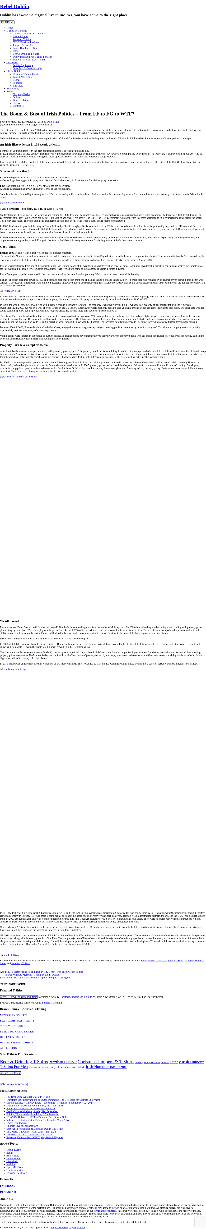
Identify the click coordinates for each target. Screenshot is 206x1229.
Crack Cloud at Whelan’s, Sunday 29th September (32, 1111)
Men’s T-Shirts (20, 36)
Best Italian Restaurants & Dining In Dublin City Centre (34, 1128)
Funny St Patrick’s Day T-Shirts (29, 59)
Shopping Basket (21, 94)
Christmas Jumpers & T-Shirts (28, 33)
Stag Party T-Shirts (173, 960)
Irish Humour (97, 1066)
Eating (16, 79)
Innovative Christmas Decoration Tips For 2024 (30, 1108)
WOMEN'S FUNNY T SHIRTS (16, 1042)
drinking (139, 1062)
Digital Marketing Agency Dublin (68, 1227)
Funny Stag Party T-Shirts (38, 1067)
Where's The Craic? (16, 1173)
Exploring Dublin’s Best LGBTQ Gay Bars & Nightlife (34, 1137)
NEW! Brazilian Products (26, 42)
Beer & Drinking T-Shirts (26, 53)
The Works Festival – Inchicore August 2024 (29, 1134)
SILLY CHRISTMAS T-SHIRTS (17, 1020)
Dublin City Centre (46, 971)
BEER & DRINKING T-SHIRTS (17, 1031)
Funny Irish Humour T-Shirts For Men (32, 56)
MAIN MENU (7, 22)
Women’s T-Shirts (22, 39)
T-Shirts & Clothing (16, 30)
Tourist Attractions (22, 77)
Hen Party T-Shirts (20, 963)
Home (9, 27)
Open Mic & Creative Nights (27, 68)
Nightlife (17, 82)
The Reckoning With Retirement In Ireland (28, 1097)
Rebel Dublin (14, 6)
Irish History (12, 88)
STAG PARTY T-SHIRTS (13, 1026)
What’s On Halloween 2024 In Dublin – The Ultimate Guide (37, 1117)
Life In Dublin (13, 71)
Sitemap (17, 103)
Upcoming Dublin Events (26, 74)
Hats (15, 51)
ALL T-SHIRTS (8, 1048)
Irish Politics (77, 971)
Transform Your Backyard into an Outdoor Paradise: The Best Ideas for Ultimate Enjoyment (53, 1099)
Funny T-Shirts (42, 1002)
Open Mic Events (15, 1167)
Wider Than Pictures (16, 1123)
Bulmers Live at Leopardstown (22, 1125)
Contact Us (18, 106)
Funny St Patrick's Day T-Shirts (66, 1066)
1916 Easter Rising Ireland (21, 971)
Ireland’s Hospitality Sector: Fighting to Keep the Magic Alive (37, 1120)
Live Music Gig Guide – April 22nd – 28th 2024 (31, 1131)
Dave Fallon (53, 121)
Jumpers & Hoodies (23, 45)
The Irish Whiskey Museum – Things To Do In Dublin (29, 974)
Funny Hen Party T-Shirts (26, 48)
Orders (16, 97)
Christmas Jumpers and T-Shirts (76, 996)
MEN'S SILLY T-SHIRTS (13, 1015)
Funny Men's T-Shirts (152, 960)
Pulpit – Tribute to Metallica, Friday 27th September (32, 1114)
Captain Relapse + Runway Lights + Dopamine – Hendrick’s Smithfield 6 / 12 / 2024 (49, 1102)
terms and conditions (105, 1210)
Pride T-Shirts (117, 1066)
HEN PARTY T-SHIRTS (13, 1037)
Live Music (12, 62)
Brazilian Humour (63, 1062)
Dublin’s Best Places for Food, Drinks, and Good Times (34, 1105)
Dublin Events (13, 1149)
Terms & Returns (21, 100)
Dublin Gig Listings (23, 65)
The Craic (18, 85)
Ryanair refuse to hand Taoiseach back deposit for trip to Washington (36, 977)
